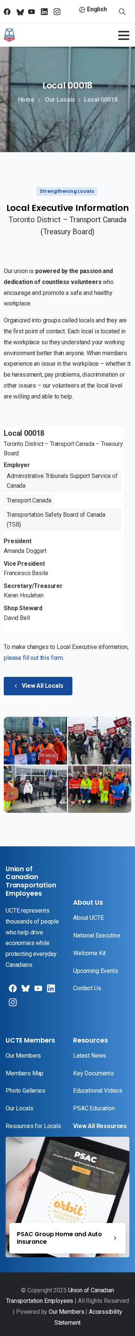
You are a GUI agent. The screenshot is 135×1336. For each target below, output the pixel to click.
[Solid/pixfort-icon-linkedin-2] (50, 991)
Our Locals (60, 99)
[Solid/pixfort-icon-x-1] (24, 991)
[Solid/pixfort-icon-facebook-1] (12, 991)
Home (26, 99)
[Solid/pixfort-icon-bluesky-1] (12, 1005)
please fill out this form (33, 657)
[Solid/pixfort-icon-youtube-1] (37, 991)
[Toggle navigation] (123, 35)
